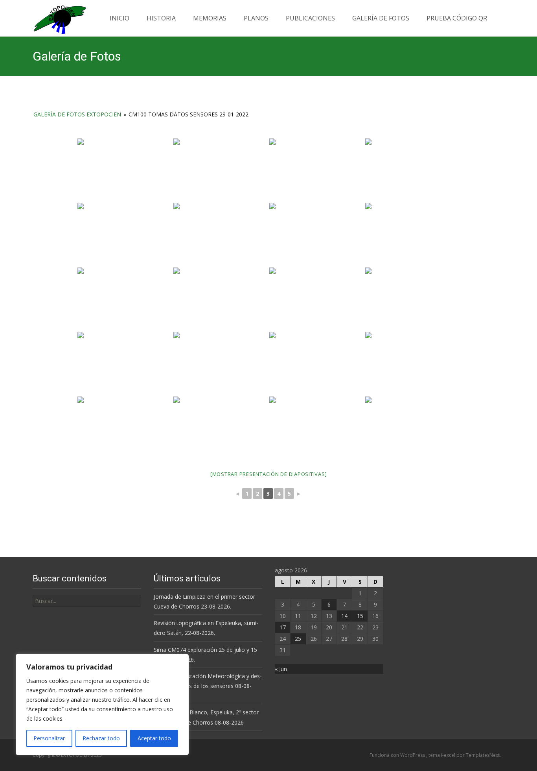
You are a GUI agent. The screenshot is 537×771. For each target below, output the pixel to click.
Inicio (119, 18)
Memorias (209, 18)
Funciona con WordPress (398, 755)
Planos (256, 18)
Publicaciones (310, 18)
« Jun (281, 669)
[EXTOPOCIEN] (53, 17)
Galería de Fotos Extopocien (77, 114)
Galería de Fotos (380, 18)
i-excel (448, 755)
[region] (102, 704)
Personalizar (49, 738)
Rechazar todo (101, 738)
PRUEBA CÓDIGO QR (457, 18)
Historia (161, 18)
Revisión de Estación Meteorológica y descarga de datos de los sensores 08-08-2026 (208, 685)
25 (298, 638)
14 (344, 616)
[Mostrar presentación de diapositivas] (268, 474)
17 (283, 627)
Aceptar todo (154, 738)
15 (360, 616)
